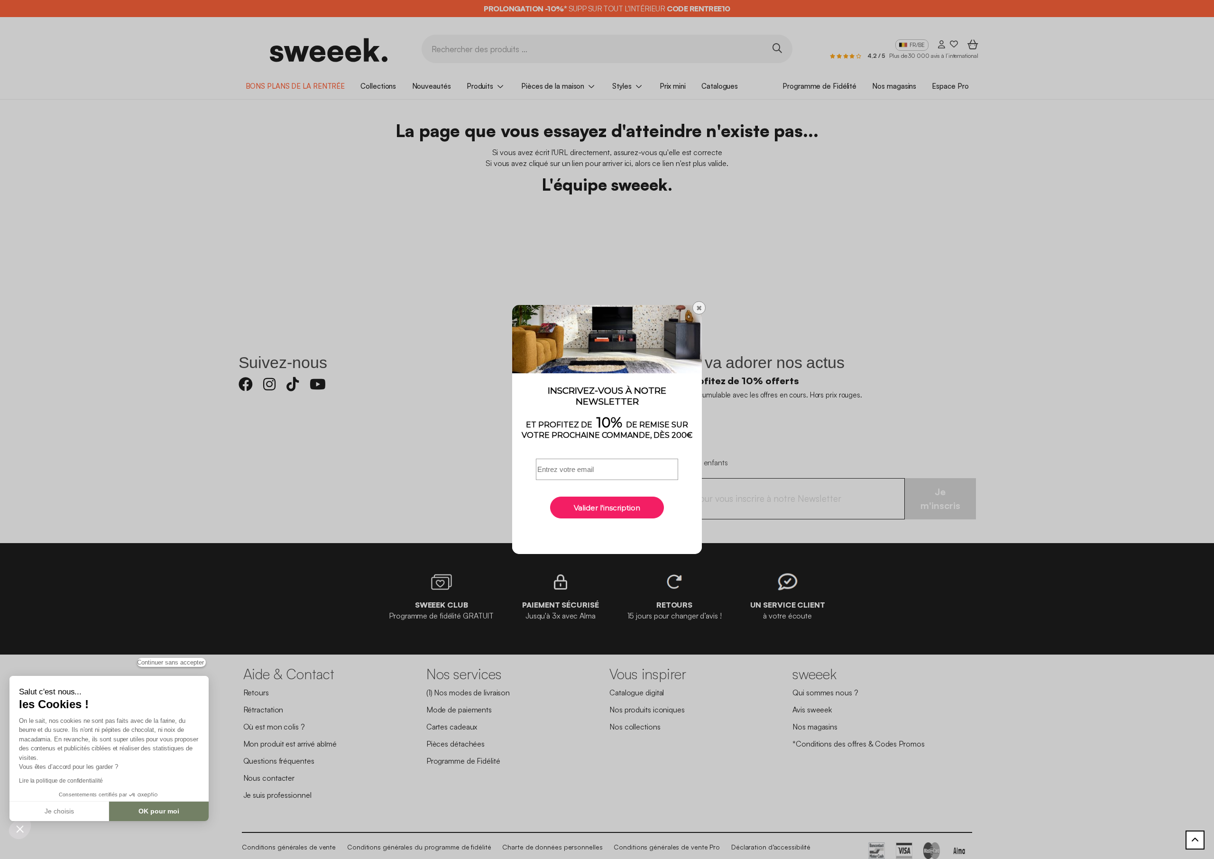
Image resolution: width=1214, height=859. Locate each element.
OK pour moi (158, 811)
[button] (20, 828)
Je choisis (59, 811)
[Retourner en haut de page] (1195, 840)
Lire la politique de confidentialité (60, 780)
